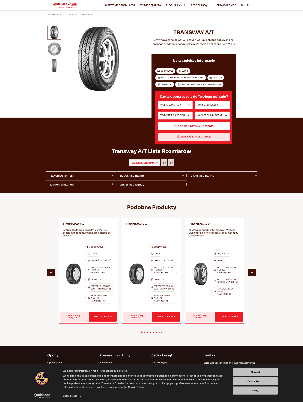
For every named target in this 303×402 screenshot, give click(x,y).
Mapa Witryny (159, 362)
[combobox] (175, 105)
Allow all (255, 372)
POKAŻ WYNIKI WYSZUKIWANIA (194, 126)
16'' (171, 162)
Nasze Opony (71, 14)
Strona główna (54, 14)
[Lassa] (64, 5)
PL (248, 5)
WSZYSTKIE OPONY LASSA (120, 5)
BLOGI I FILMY (174, 5)
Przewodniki (106, 362)
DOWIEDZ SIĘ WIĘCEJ (76, 318)
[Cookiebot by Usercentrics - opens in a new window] (42, 395)
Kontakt (210, 355)
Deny (255, 390)
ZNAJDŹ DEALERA (150, 5)
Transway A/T (87, 14)
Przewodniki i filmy (114, 355)
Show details (70, 395)
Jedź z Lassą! (162, 355)
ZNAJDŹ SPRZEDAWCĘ (195, 136)
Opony (52, 355)
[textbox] (175, 105)
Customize (253, 381)
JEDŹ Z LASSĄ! (199, 5)
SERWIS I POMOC (226, 5)
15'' (164, 162)
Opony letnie (54, 362)
